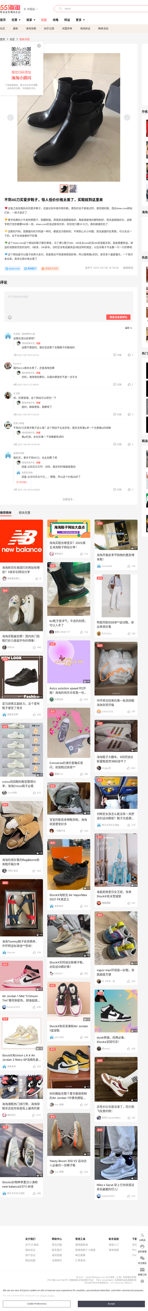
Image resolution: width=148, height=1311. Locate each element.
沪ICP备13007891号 (57, 1280)
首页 (2, 39)
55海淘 (10, 9)
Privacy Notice (47, 1295)
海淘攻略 (31, 28)
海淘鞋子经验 (51, 268)
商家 (29, 20)
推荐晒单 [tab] (6, 512)
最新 (15, 28)
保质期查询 (81, 1244)
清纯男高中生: (28, 343)
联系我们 (57, 1249)
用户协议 (30, 1255)
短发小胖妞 (18, 423)
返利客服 (57, 1255)
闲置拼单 (67, 28)
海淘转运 (85, 28)
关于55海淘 (32, 1244)
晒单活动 (103, 28)
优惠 (14, 20)
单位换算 (80, 1255)
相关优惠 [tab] (24, 512)
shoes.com (14, 268)
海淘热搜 (114, 1249)
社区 (2, 28)
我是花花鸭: (27, 472)
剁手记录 (49, 28)
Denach (17, 363)
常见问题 (57, 1244)
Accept (111, 1304)
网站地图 (30, 1260)
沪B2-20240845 (104, 1280)
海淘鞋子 (31, 268)
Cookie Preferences (36, 1304)
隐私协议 (30, 1249)
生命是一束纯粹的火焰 (24, 334)
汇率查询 (80, 1260)
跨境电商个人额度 (85, 1249)
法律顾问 (57, 1260)
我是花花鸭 (18, 453)
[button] (30, 9)
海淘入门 (114, 1244)
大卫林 (16, 393)
